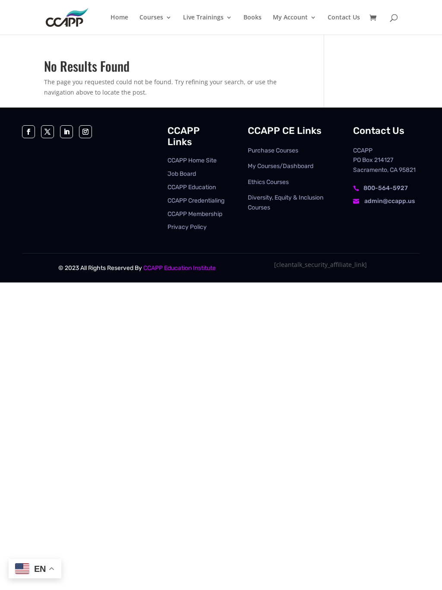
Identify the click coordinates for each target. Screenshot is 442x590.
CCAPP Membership (194, 214)
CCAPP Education (191, 187)
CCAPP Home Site (192, 160)
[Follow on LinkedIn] (66, 131)
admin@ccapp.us (389, 201)
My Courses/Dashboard (280, 166)
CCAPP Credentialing (195, 200)
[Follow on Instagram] (85, 131)
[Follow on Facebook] (28, 131)
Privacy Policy (187, 227)
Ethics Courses (268, 182)
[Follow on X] (47, 131)
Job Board (181, 174)
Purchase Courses (273, 150)
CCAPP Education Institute (179, 268)
